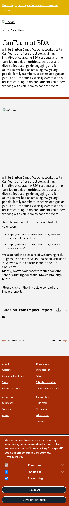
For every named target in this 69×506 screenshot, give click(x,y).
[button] (61, 465)
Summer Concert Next (56, 340)
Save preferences (34, 499)
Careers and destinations (48, 388)
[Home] (17, 22)
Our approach (43, 370)
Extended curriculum (46, 382)
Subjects (40, 376)
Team (5, 382)
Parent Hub (42, 397)
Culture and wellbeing (13, 376)
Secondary (7, 403)
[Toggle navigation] (62, 22)
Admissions (8, 397)
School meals (42, 415)
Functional (35, 465)
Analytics (35, 472)
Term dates (41, 403)
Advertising (35, 478)
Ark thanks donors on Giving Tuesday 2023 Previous (13, 340)
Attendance (41, 409)
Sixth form (7, 409)
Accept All (34, 489)
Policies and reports (12, 388)
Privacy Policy (14, 457)
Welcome (6, 370)
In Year (5, 415)
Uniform (40, 421)
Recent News (17, 30)
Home (4, 30)
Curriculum (42, 364)
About (5, 364)
